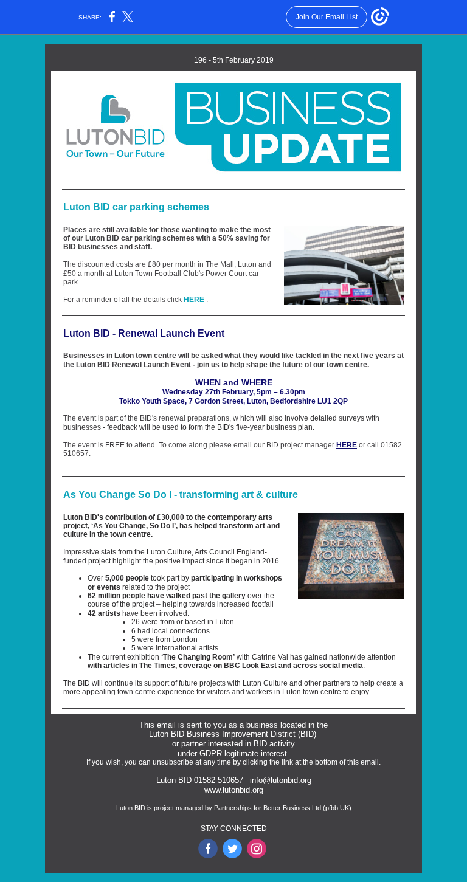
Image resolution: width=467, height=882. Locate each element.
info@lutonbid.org (280, 780)
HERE (194, 299)
